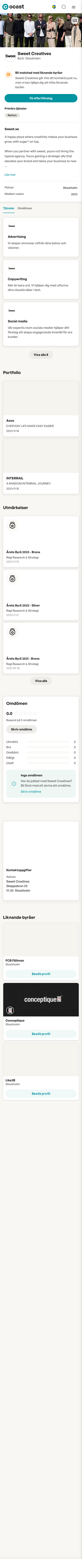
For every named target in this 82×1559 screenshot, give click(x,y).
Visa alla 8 (41, 355)
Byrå (21, 58)
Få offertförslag (41, 98)
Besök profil (41, 974)
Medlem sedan (14, 194)
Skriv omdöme (21, 729)
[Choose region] (54, 6)
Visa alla (41, 681)
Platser (9, 187)
